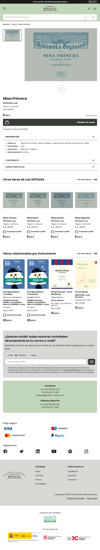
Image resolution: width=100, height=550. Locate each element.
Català (10, 355)
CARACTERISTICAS (15, 166)
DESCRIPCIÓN (12, 136)
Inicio (37, 471)
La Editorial (73, 471)
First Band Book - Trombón (12, 293)
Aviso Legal (92, 498)
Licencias (72, 475)
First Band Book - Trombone (36, 293)
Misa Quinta (57, 217)
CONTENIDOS (12, 160)
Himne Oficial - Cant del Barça (61, 293)
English (33, 355)
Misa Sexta (32, 217)
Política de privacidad (71, 370)
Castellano (22, 355)
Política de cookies (76, 498)
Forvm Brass (81, 292)
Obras (38, 479)
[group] (61, 54)
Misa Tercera (9, 217)
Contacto (72, 479)
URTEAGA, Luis (10, 103)
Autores (39, 475)
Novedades (40, 483)
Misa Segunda (82, 217)
